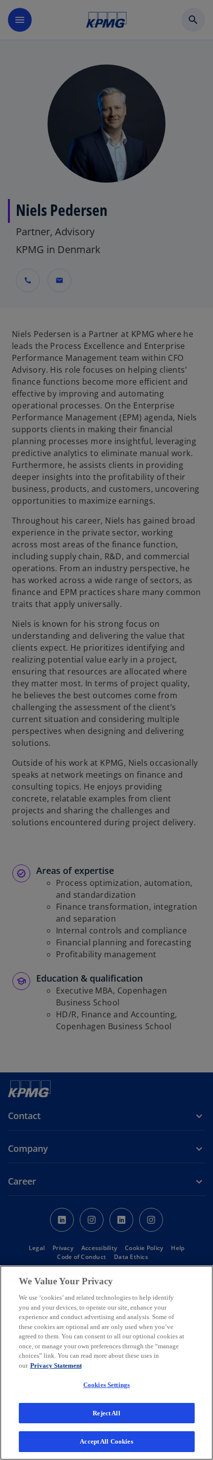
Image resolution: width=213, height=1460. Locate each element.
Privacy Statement (56, 1365)
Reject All (106, 1413)
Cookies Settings (106, 1385)
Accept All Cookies (106, 1441)
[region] (106, 1362)
